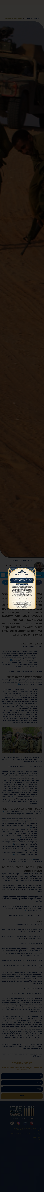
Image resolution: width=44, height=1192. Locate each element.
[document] (22, 596)
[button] (11, 571)
